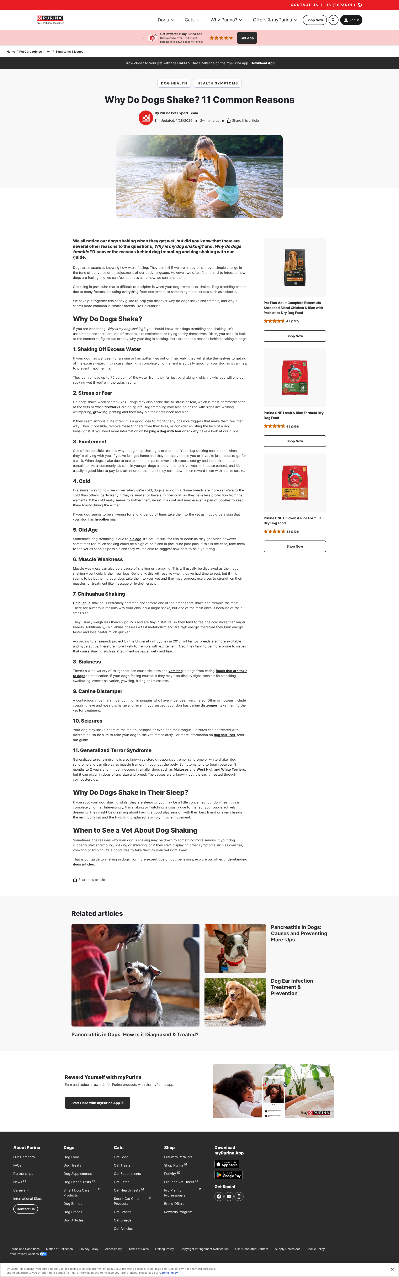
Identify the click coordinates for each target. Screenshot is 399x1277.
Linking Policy (164, 1249)
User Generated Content (251, 1249)
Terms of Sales (139, 1249)
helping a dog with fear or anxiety (171, 431)
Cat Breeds (122, 1220)
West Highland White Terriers (221, 769)
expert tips (155, 859)
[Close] (143, 37)
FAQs (17, 1165)
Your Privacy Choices (24, 1254)
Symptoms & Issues (69, 51)
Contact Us (26, 1209)
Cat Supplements (127, 1174)
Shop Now (315, 20)
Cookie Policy (316, 1249)
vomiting (176, 671)
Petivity (170, 1174)
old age (135, 539)
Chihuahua (81, 603)
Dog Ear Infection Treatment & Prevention (292, 987)
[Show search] (334, 20)
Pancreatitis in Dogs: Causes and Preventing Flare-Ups (299, 933)
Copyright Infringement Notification (205, 1249)
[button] (295, 336)
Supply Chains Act (287, 1249)
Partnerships (23, 1174)
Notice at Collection (59, 1249)
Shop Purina (173, 1165)
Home (11, 51)
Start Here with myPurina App (95, 1103)
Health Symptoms (218, 83)
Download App (263, 63)
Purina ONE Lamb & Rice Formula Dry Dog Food (294, 415)
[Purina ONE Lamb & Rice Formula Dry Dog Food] (295, 377)
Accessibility (113, 1249)
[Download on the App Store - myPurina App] (226, 1164)
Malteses (181, 769)
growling (100, 412)
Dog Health (174, 83)
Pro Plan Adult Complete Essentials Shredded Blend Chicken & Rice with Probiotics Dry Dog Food (293, 308)
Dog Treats (72, 1165)
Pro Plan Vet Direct (179, 1182)
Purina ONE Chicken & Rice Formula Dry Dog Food (292, 520)
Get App (247, 38)
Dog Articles (73, 1220)
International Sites (27, 1198)
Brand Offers (174, 1203)
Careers (19, 1190)
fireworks (112, 407)
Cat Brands (122, 1212)
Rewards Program (178, 1212)
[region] (199, 1270)
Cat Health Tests (127, 1190)
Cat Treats (122, 1165)
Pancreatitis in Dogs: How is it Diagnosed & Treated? (135, 1035)
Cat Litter (121, 1182)
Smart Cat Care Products (126, 1201)
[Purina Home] (50, 20)
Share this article (245, 120)
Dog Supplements (78, 1174)
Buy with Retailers (178, 1157)
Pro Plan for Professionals (174, 1192)
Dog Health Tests (77, 1182)
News (17, 1182)
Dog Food (71, 1157)
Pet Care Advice (30, 51)
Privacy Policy (89, 1249)
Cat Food (121, 1157)
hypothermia (105, 519)
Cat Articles (123, 1228)
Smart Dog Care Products (76, 1192)
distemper (209, 705)
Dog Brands (73, 1203)
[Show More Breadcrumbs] (48, 51)
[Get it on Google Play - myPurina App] (228, 1175)
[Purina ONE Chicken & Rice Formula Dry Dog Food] (295, 483)
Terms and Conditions (24, 1249)
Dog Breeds (73, 1212)
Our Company (24, 1157)
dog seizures (224, 735)
